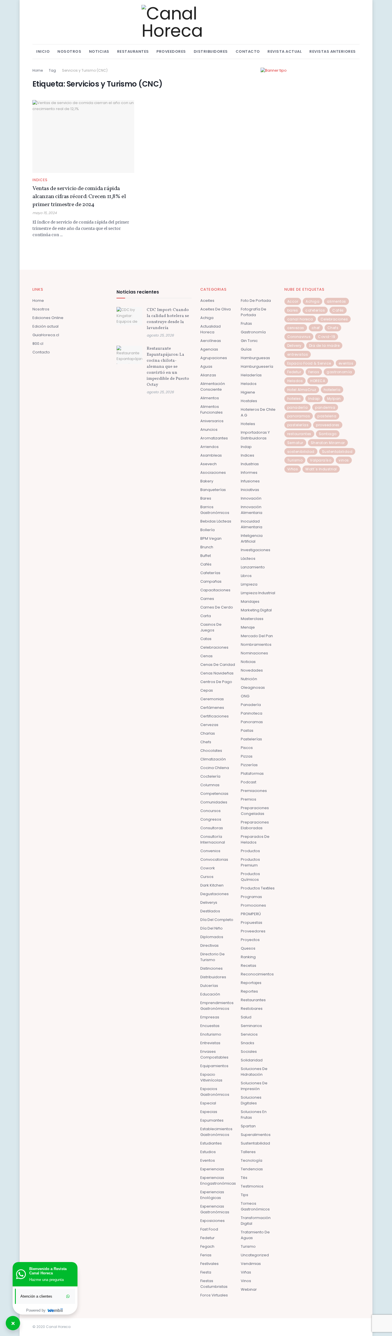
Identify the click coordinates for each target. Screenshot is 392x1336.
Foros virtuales (214, 1295)
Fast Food (209, 1229)
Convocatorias (214, 859)
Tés (244, 1177)
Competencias (214, 793)
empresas (209, 1017)
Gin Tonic (249, 340)
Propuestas (251, 922)
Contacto (248, 51)
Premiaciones (254, 790)
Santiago (328, 433)
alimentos (336, 301)
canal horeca (300, 319)
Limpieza (249, 584)
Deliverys (208, 902)
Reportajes (251, 982)
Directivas (209, 945)
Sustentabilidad (255, 1143)
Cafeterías (210, 573)
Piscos (247, 747)
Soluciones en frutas (254, 1114)
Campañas (211, 581)
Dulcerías (209, 985)
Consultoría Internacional (212, 839)
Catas (205, 638)
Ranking (248, 957)
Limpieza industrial (258, 593)
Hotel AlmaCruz (301, 389)
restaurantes (299, 433)
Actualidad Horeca (210, 329)
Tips (244, 1195)
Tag (52, 70)
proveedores (327, 424)
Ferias (205, 1255)
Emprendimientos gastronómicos (217, 1005)
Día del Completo (216, 919)
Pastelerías (251, 739)
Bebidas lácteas (215, 521)
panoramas (298, 416)
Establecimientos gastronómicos (216, 1131)
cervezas (295, 327)
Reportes (249, 991)
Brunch (206, 547)
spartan (248, 1126)
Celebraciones (214, 647)
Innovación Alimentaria (251, 509)
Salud (246, 1017)
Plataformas (252, 773)
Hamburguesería (257, 366)
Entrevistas (210, 1043)
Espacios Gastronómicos (214, 1091)
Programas (251, 896)
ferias (313, 371)
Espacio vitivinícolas (211, 1077)
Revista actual (284, 51)
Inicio (43, 51)
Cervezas (209, 724)
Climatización (213, 759)
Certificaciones (214, 716)
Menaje (248, 627)
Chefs (205, 742)
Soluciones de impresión (254, 1086)
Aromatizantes (214, 438)
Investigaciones (255, 550)
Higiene (248, 392)
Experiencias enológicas (212, 1194)
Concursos (210, 810)
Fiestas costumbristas (214, 1283)
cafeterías (315, 310)
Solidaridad (252, 1060)
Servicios (249, 1034)
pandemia (325, 407)
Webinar (249, 1289)
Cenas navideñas (217, 673)
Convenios (210, 851)
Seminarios (251, 1025)
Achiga (207, 317)
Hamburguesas (255, 358)
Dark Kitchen (212, 885)
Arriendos (209, 446)
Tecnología (251, 1160)
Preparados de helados (255, 839)
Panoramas (252, 722)
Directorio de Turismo (212, 957)
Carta (205, 616)
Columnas (210, 785)
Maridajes (250, 601)
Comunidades (213, 802)
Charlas (207, 733)
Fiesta (205, 1272)
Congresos (210, 819)
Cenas (206, 656)
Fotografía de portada (253, 312)
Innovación (251, 498)
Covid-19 (326, 336)
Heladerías (251, 375)
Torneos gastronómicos (255, 1206)
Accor (292, 301)
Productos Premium (250, 862)
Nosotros (69, 51)
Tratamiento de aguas (255, 1235)
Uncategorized (255, 1255)
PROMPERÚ (251, 914)
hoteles (294, 398)
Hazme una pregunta (46, 1280)
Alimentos (209, 398)
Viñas (246, 1272)
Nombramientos (256, 644)
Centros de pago (216, 681)
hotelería (332, 389)
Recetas (248, 965)
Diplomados (211, 937)
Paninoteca (251, 713)
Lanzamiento (253, 567)
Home (37, 70)
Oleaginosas (253, 687)
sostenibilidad (301, 451)
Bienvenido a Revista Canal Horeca (48, 1271)
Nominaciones (254, 653)
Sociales (249, 1051)
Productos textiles (258, 888)
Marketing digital (256, 610)
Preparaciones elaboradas (255, 825)
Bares (205, 498)
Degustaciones (214, 894)
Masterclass (252, 618)
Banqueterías (213, 489)
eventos (346, 363)
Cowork (207, 868)
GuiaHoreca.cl (45, 335)
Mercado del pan (257, 636)
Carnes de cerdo (216, 607)
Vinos (246, 1281)
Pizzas (247, 756)
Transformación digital (256, 1220)
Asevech (208, 464)
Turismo (248, 1246)
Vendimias (251, 1263)
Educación (210, 994)
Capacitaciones (215, 590)
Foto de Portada (256, 300)
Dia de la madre (324, 345)
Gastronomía (253, 332)
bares (292, 310)
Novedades (252, 670)
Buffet (205, 555)
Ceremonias (212, 699)
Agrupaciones (213, 358)
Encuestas (210, 1025)
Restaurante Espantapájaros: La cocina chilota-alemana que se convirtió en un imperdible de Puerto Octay (168, 367)
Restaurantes (133, 51)
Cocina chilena (214, 767)
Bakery (206, 481)
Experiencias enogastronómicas (218, 1180)
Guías (246, 349)
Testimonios (252, 1186)
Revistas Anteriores (332, 51)
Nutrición (249, 679)
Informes (249, 472)
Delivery (294, 345)
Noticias (99, 51)
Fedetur (207, 1238)
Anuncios (209, 429)
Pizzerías (249, 765)
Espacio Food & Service (309, 363)
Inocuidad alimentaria (251, 524)
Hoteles (248, 424)
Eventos (207, 1160)
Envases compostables (214, 1054)
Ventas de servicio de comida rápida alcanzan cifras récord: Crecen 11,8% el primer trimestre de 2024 (79, 197)
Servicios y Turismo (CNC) (85, 70)
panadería (297, 407)
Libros (246, 575)
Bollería (207, 530)
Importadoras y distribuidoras (255, 435)
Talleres (248, 1152)
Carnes (207, 598)
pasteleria (326, 416)
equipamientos (214, 1066)
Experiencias (212, 1169)
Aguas (206, 366)
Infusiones (250, 481)
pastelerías (298, 424)
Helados (249, 383)
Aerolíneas (210, 340)
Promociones (253, 905)
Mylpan (334, 398)
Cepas (206, 690)
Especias (208, 1111)
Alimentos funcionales (211, 409)
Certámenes (212, 707)
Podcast (248, 782)
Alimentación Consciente (212, 386)
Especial (208, 1103)
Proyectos (250, 939)
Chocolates (211, 750)
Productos (250, 851)
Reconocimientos (257, 974)
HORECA (317, 380)
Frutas (246, 323)
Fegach (207, 1246)
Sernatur (295, 442)
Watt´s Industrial (321, 469)
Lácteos (248, 558)
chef (316, 327)
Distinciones (211, 968)
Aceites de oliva (215, 309)
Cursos (207, 876)
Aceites (207, 300)
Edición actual (45, 326)
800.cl (37, 343)
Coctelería (210, 776)
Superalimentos (256, 1134)
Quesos (248, 948)
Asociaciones (213, 472)
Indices (40, 180)
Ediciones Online (47, 317)
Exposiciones (212, 1220)
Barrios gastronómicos (214, 509)
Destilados (210, 911)
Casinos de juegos (211, 627)
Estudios (208, 1152)
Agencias (209, 349)
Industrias (250, 464)
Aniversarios (212, 421)
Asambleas (211, 455)
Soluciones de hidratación (254, 1071)
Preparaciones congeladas (255, 810)
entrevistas (297, 354)
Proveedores (171, 51)
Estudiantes (211, 1143)
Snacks (247, 1043)
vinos (344, 460)
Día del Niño (211, 928)
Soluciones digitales (251, 1100)
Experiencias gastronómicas (214, 1209)
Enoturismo (210, 1034)
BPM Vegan (211, 538)
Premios (248, 799)
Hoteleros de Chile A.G (258, 412)
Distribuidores (211, 51)
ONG (245, 696)
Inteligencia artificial (252, 538)
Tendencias (252, 1169)
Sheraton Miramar (328, 442)
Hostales (249, 401)
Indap (246, 446)
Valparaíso (320, 460)
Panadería (251, 704)
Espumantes (212, 1120)
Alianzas (208, 375)
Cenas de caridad (217, 664)
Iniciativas (250, 489)
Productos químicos (250, 876)
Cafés (205, 564)
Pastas (247, 730)
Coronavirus (299, 336)
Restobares (252, 1008)
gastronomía (339, 371)
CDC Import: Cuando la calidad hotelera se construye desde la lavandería (168, 319)
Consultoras (211, 828)
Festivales (209, 1263)
